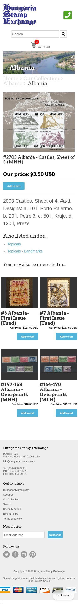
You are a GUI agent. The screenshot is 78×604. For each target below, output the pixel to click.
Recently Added (12, 509)
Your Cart (43, 47)
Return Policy (10, 513)
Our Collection (11, 499)
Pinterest (32, 554)
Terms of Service (12, 518)
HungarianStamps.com (16, 489)
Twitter (6, 554)
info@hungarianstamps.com (19, 461)
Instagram (24, 554)
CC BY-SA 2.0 (43, 581)
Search (7, 504)
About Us (8, 494)
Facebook (15, 554)
